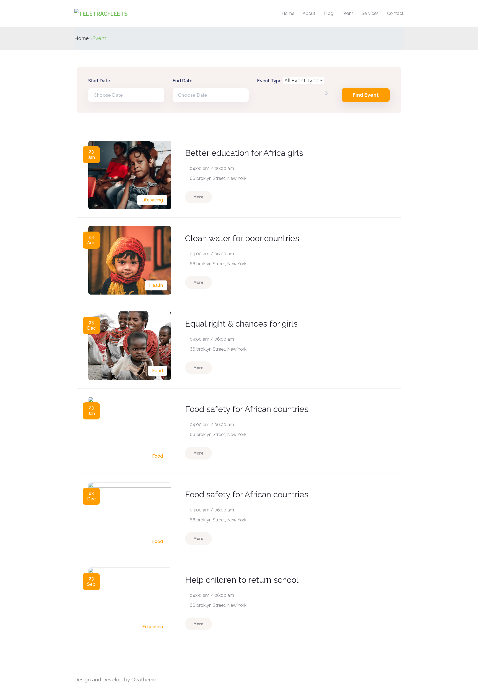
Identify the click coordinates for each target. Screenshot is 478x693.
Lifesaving (152, 200)
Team (347, 13)
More (198, 197)
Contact (395, 13)
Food (157, 370)
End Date (183, 80)
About (309, 13)
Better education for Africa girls (244, 153)
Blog (328, 13)
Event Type (269, 80)
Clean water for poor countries (242, 238)
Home (288, 13)
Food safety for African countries (246, 409)
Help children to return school (241, 580)
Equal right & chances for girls (241, 324)
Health (156, 285)
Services (370, 13)
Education (152, 626)
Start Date (99, 80)
